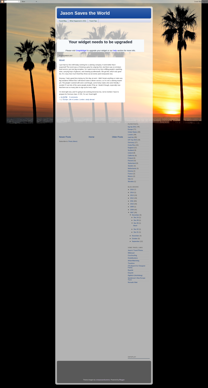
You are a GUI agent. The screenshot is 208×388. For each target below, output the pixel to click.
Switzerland (132, 163)
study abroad (89, 99)
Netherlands (132, 168)
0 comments (73, 97)
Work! (62, 60)
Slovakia (131, 181)
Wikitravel (131, 253)
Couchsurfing (132, 255)
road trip (131, 137)
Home (91, 137)
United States (132, 132)
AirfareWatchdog (133, 260)
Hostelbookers (133, 258)
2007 (132, 212)
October (135, 238)
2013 (132, 195)
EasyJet (130, 273)
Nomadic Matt (132, 282)
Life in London (74, 99)
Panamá (131, 160)
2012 (132, 198)
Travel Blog (63, 21)
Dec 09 (136, 220)
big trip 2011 (132, 127)
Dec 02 (136, 229)
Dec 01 (136, 232)
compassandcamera (103, 380)
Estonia (130, 171)
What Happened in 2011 (78, 21)
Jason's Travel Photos (135, 250)
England (130, 148)
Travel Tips (93, 21)
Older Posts (117, 137)
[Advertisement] (96, 31)
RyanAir (130, 270)
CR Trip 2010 (132, 140)
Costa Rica (131, 145)
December (136, 215)
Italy (129, 179)
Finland (130, 158)
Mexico (130, 176)
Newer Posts (65, 137)
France (130, 173)
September (136, 241)
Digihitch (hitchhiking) (135, 275)
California (131, 155)
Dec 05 (136, 223)
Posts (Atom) (72, 141)
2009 (132, 207)
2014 (132, 192)
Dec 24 (136, 217)
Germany (131, 142)
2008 (132, 209)
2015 (132, 189)
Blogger (121, 380)
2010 (132, 204)
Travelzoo (131, 263)
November (136, 236)
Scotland (131, 150)
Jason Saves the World (85, 13)
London (82, 99)
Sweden (130, 166)
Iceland (130, 153)
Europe (65, 99)
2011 (132, 201)
